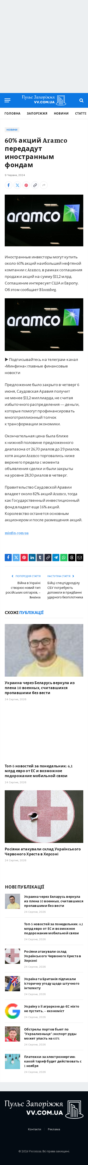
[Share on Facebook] (8, 185)
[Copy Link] (35, 185)
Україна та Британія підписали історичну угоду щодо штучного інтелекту (51, 983)
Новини (61, 113)
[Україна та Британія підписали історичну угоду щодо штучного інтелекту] (12, 983)
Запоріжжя (37, 113)
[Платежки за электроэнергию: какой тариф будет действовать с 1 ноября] (12, 1061)
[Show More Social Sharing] (44, 185)
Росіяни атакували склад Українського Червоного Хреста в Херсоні (43, 851)
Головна (13, 113)
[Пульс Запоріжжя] (44, 100)
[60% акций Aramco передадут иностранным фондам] (44, 220)
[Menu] (7, 100)
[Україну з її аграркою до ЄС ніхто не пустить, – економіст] (12, 1011)
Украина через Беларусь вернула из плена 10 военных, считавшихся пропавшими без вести (40, 687)
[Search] (81, 100)
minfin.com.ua (17, 532)
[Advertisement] (44, 46)
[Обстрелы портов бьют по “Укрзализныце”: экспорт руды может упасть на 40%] (12, 1034)
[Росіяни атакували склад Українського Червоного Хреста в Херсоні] (44, 816)
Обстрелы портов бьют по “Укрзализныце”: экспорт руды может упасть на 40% (50, 1033)
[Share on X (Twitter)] (17, 185)
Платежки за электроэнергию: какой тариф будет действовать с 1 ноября (53, 1061)
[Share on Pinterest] (26, 185)
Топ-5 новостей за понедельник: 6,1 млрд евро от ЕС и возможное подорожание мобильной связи (39, 771)
